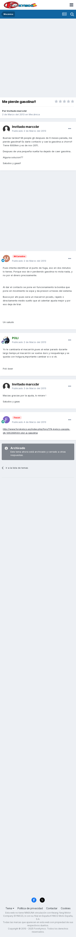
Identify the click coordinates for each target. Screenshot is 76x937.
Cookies (66, 908)
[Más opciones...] (69, 129)
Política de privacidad (30, 908)
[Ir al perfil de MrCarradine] (6, 258)
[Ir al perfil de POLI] (6, 340)
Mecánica (34, 114)
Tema (9, 908)
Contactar (51, 908)
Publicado (29, 130)
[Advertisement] (38, 58)
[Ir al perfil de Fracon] (6, 419)
